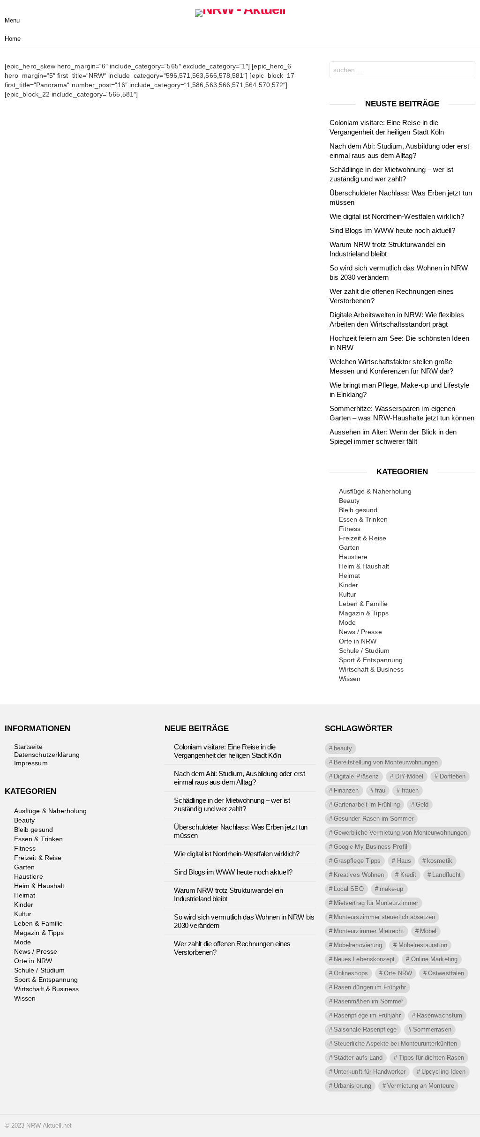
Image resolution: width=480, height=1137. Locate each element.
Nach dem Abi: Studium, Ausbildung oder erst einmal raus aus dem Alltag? (239, 778)
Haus (404, 860)
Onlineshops (351, 973)
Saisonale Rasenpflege (365, 1029)
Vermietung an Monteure (420, 1085)
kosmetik (439, 860)
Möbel (428, 931)
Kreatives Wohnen (359, 874)
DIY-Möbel (409, 776)
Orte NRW (398, 973)
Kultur (347, 594)
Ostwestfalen (446, 973)
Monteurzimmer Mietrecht (369, 931)
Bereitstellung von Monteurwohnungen (386, 762)
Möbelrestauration (422, 945)
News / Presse (360, 632)
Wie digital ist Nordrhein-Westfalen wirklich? (397, 216)
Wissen (349, 678)
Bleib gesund (358, 510)
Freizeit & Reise (362, 538)
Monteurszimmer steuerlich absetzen (384, 916)
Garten (349, 547)
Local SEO (349, 888)
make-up (392, 888)
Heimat (349, 575)
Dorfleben (453, 776)
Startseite (28, 746)
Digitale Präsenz (356, 776)
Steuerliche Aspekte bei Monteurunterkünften (395, 1043)
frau (380, 790)
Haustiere (353, 557)
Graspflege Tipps (357, 860)
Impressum (31, 763)
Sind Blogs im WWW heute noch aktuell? (393, 230)
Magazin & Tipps (364, 613)
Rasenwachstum (439, 1015)
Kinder (348, 585)
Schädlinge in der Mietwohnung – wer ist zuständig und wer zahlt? (232, 804)
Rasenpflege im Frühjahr (367, 1015)
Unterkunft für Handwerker (369, 1071)
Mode (347, 622)
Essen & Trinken (363, 519)
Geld (422, 804)
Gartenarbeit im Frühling (367, 804)
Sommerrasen (432, 1029)
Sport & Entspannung (371, 660)
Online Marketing (434, 959)
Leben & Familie (363, 603)
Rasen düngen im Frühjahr (370, 987)
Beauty (349, 500)
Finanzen (346, 790)
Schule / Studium (364, 650)
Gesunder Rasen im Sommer (373, 818)
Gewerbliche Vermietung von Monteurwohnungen (400, 832)
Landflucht (446, 874)
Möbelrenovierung (358, 945)
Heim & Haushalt (364, 566)
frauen (410, 790)
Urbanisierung (352, 1085)
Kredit (408, 874)
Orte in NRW (358, 641)
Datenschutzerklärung (47, 754)
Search (466, 71)
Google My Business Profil (370, 846)
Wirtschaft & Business (371, 669)
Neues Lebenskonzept (364, 959)
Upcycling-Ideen (443, 1071)
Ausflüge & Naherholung (375, 491)
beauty (343, 748)
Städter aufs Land (358, 1057)
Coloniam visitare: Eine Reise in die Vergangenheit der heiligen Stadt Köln (227, 751)
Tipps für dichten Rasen (432, 1057)
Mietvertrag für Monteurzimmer (376, 902)
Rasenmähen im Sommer (368, 1001)
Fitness (350, 528)
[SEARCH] (467, 13)
